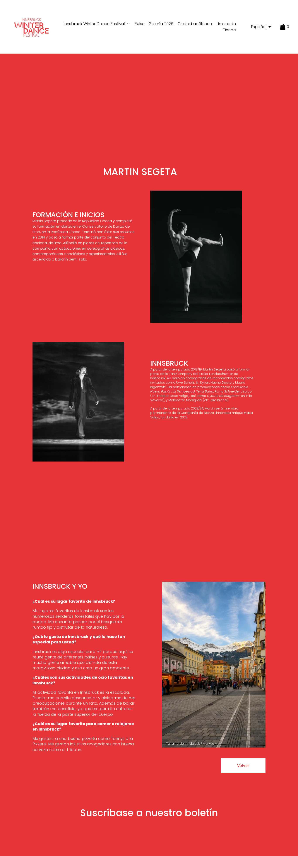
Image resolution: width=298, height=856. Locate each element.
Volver (243, 765)
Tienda (229, 30)
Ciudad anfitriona (195, 23)
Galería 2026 (161, 23)
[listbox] (258, 27)
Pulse (139, 23)
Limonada (226, 23)
